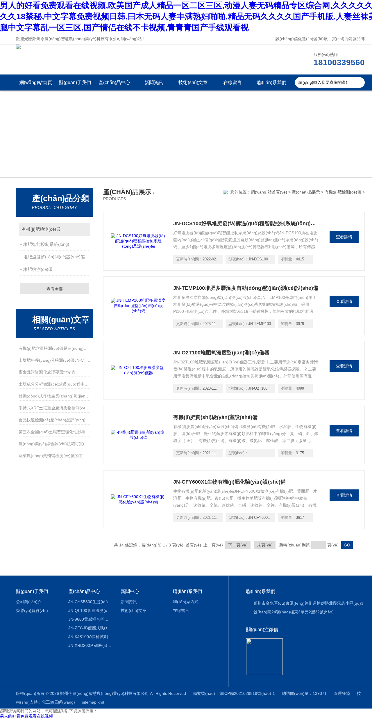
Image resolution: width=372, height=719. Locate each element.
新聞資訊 (153, 82)
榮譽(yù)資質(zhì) (32, 610)
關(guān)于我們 (75, 82)
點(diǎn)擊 (83, 229)
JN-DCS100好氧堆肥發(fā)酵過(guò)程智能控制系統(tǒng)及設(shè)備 (246, 223)
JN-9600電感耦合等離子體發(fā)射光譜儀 (90, 619)
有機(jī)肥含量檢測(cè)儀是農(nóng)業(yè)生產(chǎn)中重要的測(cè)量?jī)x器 (54, 348)
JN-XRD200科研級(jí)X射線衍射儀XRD (90, 645)
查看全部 (54, 288)
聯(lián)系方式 (185, 601)
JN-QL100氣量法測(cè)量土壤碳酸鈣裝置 (90, 610)
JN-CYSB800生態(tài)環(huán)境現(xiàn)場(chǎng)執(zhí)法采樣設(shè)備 (90, 601)
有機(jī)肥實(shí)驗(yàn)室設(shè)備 (215, 417)
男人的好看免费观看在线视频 (26, 716)
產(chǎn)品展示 (306, 192)
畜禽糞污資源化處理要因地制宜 (47, 372)
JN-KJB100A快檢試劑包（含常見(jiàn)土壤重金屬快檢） (90, 636)
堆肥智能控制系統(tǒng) (46, 244)
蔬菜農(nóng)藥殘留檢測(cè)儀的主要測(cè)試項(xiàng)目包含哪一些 (54, 455)
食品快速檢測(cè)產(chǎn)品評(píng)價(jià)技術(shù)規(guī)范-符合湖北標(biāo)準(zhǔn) (54, 420)
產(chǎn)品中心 (114, 82)
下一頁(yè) (238, 545)
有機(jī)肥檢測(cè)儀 (41, 229)
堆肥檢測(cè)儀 (38, 269)
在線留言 (232, 82)
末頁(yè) (265, 545)
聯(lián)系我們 (271, 82)
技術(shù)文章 (193, 82)
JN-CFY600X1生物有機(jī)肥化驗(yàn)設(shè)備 (229, 482)
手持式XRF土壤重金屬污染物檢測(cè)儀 (54, 408)
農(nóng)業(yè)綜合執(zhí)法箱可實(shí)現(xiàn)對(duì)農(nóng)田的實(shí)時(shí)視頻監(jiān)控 (54, 443)
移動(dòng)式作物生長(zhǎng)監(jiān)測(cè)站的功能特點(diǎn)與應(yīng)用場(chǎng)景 (54, 396)
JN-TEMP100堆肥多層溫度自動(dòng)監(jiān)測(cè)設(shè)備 (245, 288)
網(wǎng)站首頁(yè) (35, 85)
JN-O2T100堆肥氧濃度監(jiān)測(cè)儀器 (221, 353)
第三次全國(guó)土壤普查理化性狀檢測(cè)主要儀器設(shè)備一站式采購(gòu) (54, 431)
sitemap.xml (93, 702)
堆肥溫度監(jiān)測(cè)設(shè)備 (54, 256)
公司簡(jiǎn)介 (29, 601)
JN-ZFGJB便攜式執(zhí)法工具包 (90, 628)
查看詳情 (344, 237)
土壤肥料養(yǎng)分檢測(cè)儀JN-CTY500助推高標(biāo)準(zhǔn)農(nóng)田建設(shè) (54, 360)
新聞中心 (130, 591)
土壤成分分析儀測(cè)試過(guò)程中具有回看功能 (54, 384)
